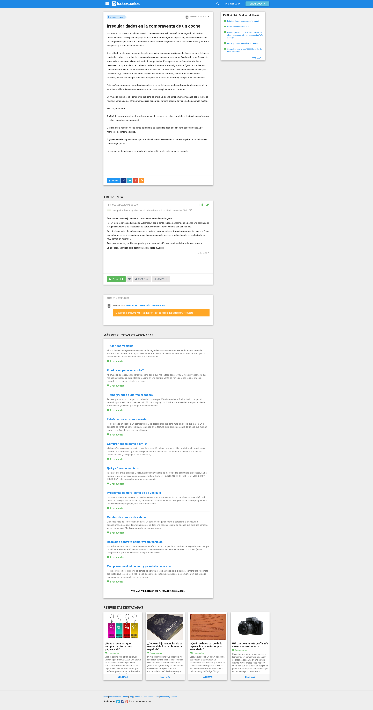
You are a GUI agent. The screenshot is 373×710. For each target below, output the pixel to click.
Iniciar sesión (232, 4)
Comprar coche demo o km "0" (127, 444)
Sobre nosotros (115, 697)
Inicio (105, 697)
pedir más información (152, 305)
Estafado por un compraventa (127, 419)
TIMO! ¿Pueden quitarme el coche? (130, 395)
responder (131, 305)
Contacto (137, 697)
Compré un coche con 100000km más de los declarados (244, 50)
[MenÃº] (107, 3)
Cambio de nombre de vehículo (127, 517)
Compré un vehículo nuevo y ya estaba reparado (139, 566)
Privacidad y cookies (168, 697)
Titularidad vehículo (120, 346)
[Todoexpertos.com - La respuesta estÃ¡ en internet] (126, 3)
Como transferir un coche (238, 27)
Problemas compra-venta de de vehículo (134, 493)
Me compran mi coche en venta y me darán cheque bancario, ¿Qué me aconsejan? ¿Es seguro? (245, 35)
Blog (131, 697)
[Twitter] (118, 701)
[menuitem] (123, 180)
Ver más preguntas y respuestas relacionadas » (158, 591)
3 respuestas (117, 532)
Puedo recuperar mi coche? (125, 370)
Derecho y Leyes (115, 17)
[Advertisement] (158, 165)
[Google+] (126, 701)
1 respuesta (116, 361)
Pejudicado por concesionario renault (243, 21)
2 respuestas (117, 385)
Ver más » (257, 58)
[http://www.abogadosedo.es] (190, 210)
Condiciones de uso (151, 697)
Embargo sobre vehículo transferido (242, 43)
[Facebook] (122, 701)
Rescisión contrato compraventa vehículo (135, 542)
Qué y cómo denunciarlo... (124, 468)
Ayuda (125, 697)
